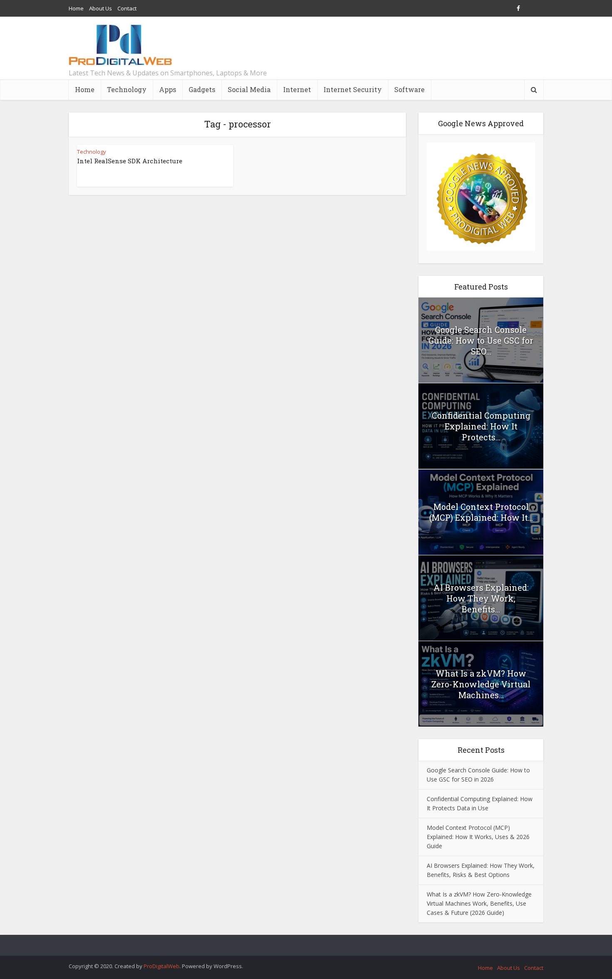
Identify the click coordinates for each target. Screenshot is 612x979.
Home (76, 8)
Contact (127, 8)
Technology (127, 89)
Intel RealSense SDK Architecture (129, 161)
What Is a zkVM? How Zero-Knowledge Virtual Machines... (480, 684)
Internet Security (352, 89)
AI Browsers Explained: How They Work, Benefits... (481, 598)
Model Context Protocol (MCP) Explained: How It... (481, 512)
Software (409, 89)
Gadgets (202, 89)
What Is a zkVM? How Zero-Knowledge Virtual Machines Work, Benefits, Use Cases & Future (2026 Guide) (479, 903)
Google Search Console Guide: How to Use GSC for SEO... (480, 340)
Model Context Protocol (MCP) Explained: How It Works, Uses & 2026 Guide (478, 837)
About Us (100, 8)
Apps (167, 89)
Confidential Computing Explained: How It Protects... (481, 426)
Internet (297, 89)
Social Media (249, 89)
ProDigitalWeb (161, 966)
